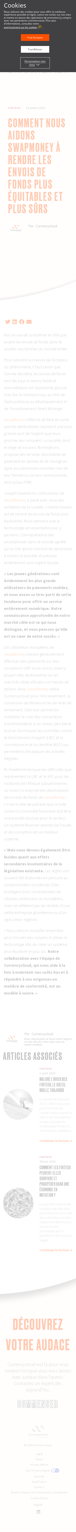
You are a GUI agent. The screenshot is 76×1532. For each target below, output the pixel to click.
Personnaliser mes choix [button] (35, 62)
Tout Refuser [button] (35, 49)
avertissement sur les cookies (20, 27)
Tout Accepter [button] (35, 37)
